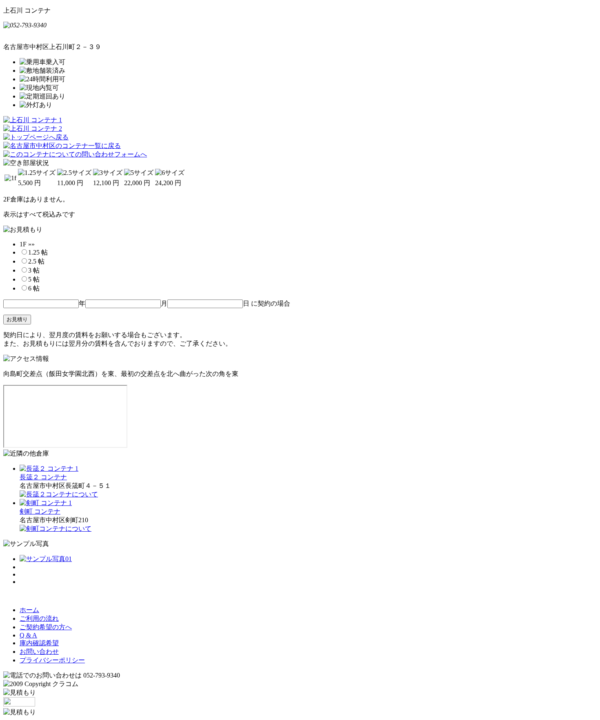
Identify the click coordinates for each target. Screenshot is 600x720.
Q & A (28, 635)
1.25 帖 (38, 252)
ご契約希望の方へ (46, 627)
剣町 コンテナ (40, 511)
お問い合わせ (39, 651)
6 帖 (34, 288)
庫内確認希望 (39, 643)
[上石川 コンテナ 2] (32, 128)
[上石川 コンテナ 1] (32, 119)
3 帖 (34, 270)
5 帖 (34, 279)
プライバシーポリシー (52, 660)
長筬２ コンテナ (43, 477)
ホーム (29, 609)
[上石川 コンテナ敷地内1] (46, 558)
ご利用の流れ (39, 618)
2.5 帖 (36, 261)
